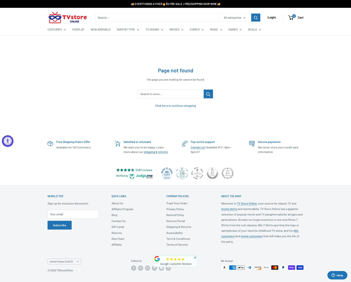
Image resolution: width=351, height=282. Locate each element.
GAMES (233, 29)
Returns (117, 232)
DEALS (252, 29)
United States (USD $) (61, 261)
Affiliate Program (122, 209)
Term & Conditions (178, 238)
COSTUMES (55, 29)
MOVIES (174, 29)
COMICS (195, 29)
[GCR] (157, 258)
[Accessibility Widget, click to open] (8, 141)
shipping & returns (156, 152)
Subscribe (59, 225)
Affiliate (117, 244)
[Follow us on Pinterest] (154, 267)
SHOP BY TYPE (126, 29)
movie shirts (229, 209)
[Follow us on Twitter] (140, 267)
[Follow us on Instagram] (147, 267)
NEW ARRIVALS (100, 29)
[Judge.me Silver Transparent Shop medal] (197, 173)
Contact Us (119, 221)
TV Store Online (247, 203)
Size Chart (118, 238)
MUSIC (214, 29)
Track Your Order (177, 203)
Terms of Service (177, 244)
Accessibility (174, 232)
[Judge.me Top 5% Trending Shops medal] (227, 173)
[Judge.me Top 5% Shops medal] (212, 173)
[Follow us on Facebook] (133, 267)
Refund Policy (175, 215)
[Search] (255, 18)
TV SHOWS (152, 29)
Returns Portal (175, 221)
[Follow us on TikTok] (168, 267)
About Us (117, 203)
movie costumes (251, 236)
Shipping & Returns (178, 226)
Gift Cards (118, 226)
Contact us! (198, 147)
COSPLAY (78, 29)
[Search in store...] (208, 94)
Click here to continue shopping (175, 105)
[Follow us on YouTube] (161, 267)
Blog (114, 215)
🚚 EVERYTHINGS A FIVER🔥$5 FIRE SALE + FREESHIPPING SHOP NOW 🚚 (175, 3)
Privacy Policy (175, 209)
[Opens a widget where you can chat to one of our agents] (337, 275)
